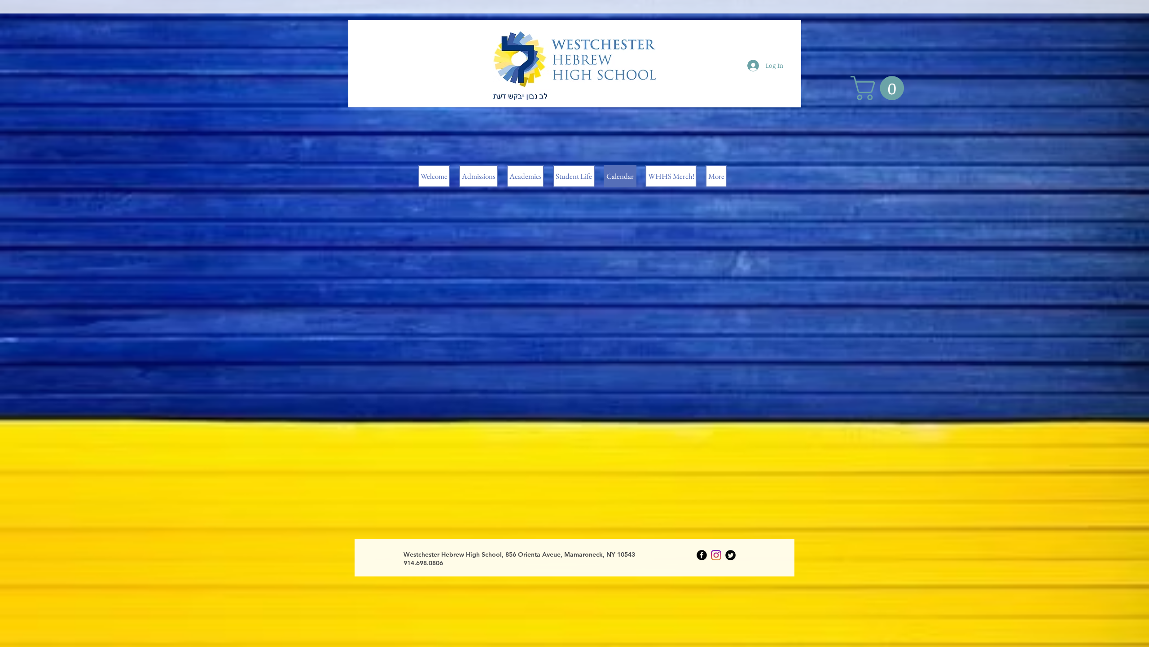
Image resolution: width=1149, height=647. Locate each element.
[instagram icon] (716, 555)
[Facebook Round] (702, 555)
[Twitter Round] (730, 555)
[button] (880, 88)
